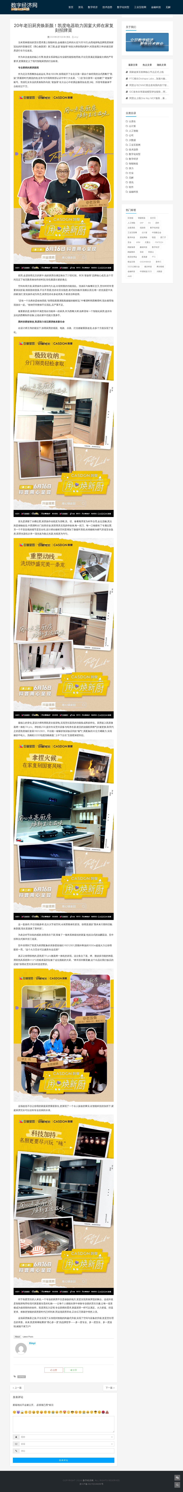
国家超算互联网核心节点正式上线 (146, 72)
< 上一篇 (17, 1387)
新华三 (158, 262)
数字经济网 (88, 1480)
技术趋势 (107, 7)
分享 (74, 1370)
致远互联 (131, 262)
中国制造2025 (146, 271)
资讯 (80, 7)
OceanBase (145, 262)
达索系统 (131, 227)
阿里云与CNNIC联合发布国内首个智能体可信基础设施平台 (149, 85)
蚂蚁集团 (131, 247)
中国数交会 (156, 232)
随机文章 (161, 64)
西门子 (163, 237)
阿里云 (151, 252)
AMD (130, 276)
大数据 (132, 140)
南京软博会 (132, 257)
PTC (154, 257)
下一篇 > (110, 1387)
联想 (154, 237)
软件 (131, 187)
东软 (142, 252)
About (17, 1337)
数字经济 (93, 7)
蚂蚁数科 (131, 252)
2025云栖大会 (134, 266)
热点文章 (147, 64)
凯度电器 (21, 1377)
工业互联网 (140, 7)
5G (149, 223)
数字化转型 (123, 7)
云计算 (132, 126)
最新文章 (133, 64)
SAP (141, 223)
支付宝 (153, 218)
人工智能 (133, 130)
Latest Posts (28, 1337)
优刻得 (142, 227)
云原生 (132, 121)
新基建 (144, 257)
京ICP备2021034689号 (91, 1484)
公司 (131, 135)
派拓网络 (143, 237)
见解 (168, 7)
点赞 (54, 1370)
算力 (131, 168)
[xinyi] (21, 1348)
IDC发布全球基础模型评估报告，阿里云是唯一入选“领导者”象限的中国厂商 (149, 91)
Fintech (159, 242)
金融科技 (156, 7)
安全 (129, 242)
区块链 (130, 218)
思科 (157, 223)
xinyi (76, 37)
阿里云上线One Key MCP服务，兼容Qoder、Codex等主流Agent (149, 98)
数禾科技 (131, 237)
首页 (70, 7)
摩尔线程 (160, 266)
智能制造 (133, 163)
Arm (138, 242)
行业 (131, 173)
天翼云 (147, 242)
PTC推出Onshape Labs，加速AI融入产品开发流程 (149, 78)
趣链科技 (143, 247)
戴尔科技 (148, 266)
